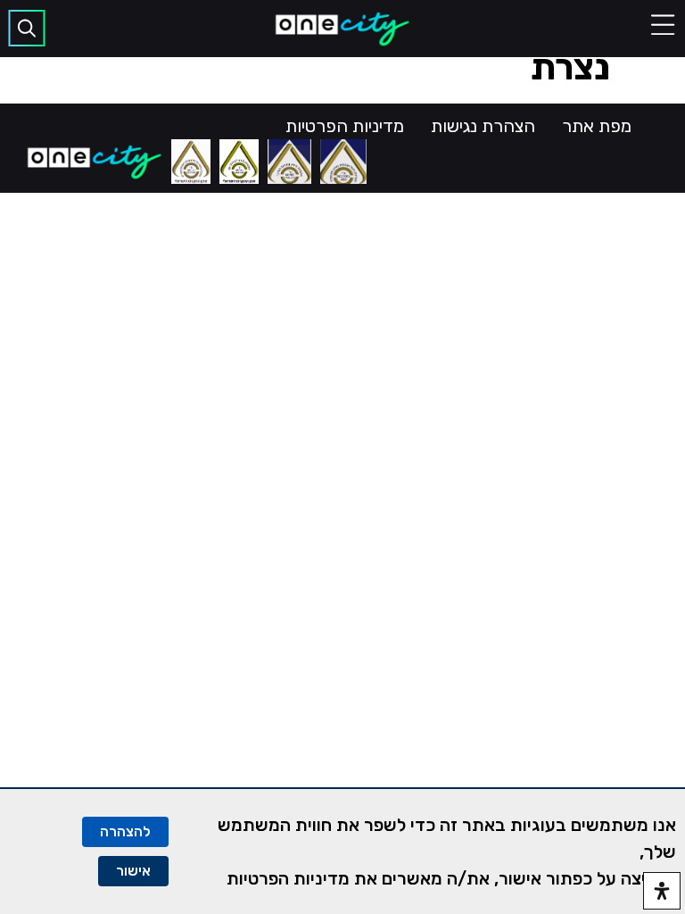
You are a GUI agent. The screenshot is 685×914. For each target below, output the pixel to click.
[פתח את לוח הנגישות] (662, 891)
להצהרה (125, 831)
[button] (662, 25)
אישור (133, 870)
